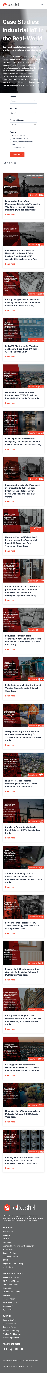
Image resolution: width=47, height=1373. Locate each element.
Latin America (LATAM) (20, 139)
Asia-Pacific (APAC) (19, 147)
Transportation (9, 1299)
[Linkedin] (16, 1349)
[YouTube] (22, 1349)
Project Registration (11, 1338)
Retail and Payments (11, 1302)
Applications (8, 1267)
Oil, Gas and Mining (11, 1281)
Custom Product (9, 1253)
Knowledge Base (9, 1323)
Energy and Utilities (10, 1285)
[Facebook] (5, 1349)
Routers (6, 1239)
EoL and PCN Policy (11, 1330)
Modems (6, 1235)
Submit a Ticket (9, 1327)
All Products (8, 1232)
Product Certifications (12, 1334)
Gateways (7, 1242)
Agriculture (7, 1309)
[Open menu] (42, 4)
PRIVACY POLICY (10, 1366)
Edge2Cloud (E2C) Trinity (13, 1263)
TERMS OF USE (25, 1366)
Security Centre (9, 1320)
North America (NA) (19, 135)
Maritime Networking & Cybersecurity (18, 1246)
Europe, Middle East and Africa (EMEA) (23, 143)
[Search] (34, 101)
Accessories (8, 1249)
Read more (10, 214)
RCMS (5, 1260)
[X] (11, 1349)
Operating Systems (10, 1256)
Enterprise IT (8, 1306)
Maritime (6, 1295)
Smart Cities (7, 1288)
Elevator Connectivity (11, 1292)
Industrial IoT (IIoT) (11, 1277)
